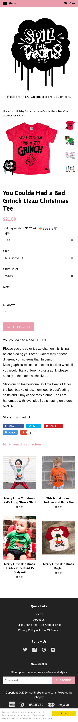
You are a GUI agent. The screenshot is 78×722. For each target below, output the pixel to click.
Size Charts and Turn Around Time (39, 625)
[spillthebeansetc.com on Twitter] (25, 650)
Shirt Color (10, 269)
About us (39, 619)
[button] (39, 228)
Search (39, 614)
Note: (7, 287)
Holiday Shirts (23, 111)
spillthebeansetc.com (42, 692)
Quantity (9, 305)
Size (6, 250)
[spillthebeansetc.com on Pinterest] (44, 650)
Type (6, 233)
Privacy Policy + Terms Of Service (39, 630)
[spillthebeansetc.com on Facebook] (34, 650)
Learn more (47, 718)
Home (6, 111)
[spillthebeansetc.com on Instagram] (53, 650)
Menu (12, 3)
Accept (64, 713)
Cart (72, 3)
